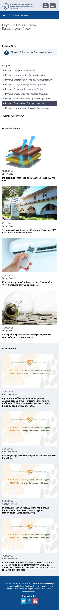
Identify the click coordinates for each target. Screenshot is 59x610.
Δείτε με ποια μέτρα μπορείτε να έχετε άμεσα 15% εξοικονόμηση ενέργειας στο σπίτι (27, 336)
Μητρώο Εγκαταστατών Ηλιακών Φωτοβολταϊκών (28, 80)
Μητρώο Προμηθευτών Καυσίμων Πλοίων (24, 89)
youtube (35, 601)
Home (4, 15)
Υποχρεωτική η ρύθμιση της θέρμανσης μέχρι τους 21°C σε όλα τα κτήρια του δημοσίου (29, 231)
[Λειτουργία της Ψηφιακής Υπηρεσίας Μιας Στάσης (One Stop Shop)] (29, 428)
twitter (23, 601)
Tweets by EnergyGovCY (13, 116)
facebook (29, 601)
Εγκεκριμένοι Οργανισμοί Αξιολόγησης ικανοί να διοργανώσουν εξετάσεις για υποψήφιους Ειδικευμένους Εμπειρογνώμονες (25, 510)
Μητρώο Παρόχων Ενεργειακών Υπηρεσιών (25, 84)
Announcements (9, 394)
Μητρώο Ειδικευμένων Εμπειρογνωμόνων (31, 52)
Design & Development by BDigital (20, 589)
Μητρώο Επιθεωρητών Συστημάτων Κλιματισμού (28, 98)
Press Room (14, 15)
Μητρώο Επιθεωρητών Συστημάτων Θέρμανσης (27, 94)
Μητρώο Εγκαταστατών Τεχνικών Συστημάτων (27, 108)
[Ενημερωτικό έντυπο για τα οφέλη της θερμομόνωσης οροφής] (29, 151)
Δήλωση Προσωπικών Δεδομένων (40, 586)
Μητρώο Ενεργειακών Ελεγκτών (20, 70)
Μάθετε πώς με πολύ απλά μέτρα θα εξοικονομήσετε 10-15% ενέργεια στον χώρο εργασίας (28, 283)
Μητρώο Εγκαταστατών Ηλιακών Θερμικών (25, 75)
